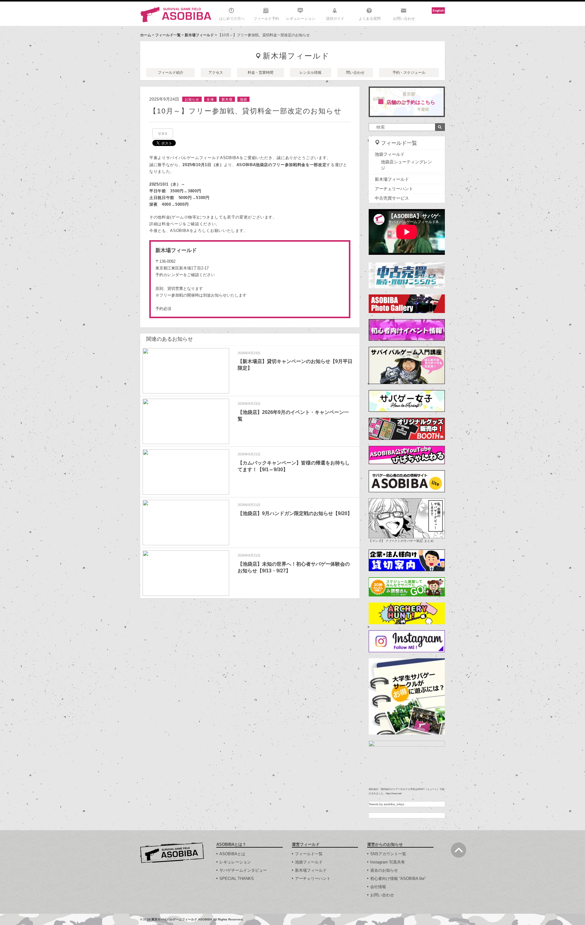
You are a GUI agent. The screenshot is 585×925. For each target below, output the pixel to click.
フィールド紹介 (170, 72)
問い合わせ (355, 72)
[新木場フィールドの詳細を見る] (250, 279)
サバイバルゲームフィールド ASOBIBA (176, 14)
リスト (163, 133)
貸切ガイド (335, 18)
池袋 (243, 99)
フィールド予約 (266, 18)
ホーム (145, 35)
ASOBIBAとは (232, 854)
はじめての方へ (232, 18)
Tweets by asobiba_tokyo (386, 804)
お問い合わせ (404, 18)
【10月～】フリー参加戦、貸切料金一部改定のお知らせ (245, 111)
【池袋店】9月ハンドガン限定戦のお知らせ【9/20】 (295, 513)
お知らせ (192, 99)
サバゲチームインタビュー (243, 870)
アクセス (215, 72)
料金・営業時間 (260, 72)
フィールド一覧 (168, 35)
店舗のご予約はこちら (410, 102)
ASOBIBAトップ (172, 852)
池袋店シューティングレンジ (406, 164)
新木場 (227, 99)
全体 (210, 99)
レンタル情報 (310, 72)
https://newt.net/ (394, 793)
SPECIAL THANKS (236, 878)
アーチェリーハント (394, 188)
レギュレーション (300, 18)
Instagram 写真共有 (387, 862)
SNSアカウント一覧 (388, 854)
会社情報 (378, 886)
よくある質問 (370, 18)
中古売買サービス (392, 198)
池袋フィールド (390, 154)
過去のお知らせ (384, 870)
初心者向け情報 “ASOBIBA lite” (398, 878)
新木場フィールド (199, 35)
